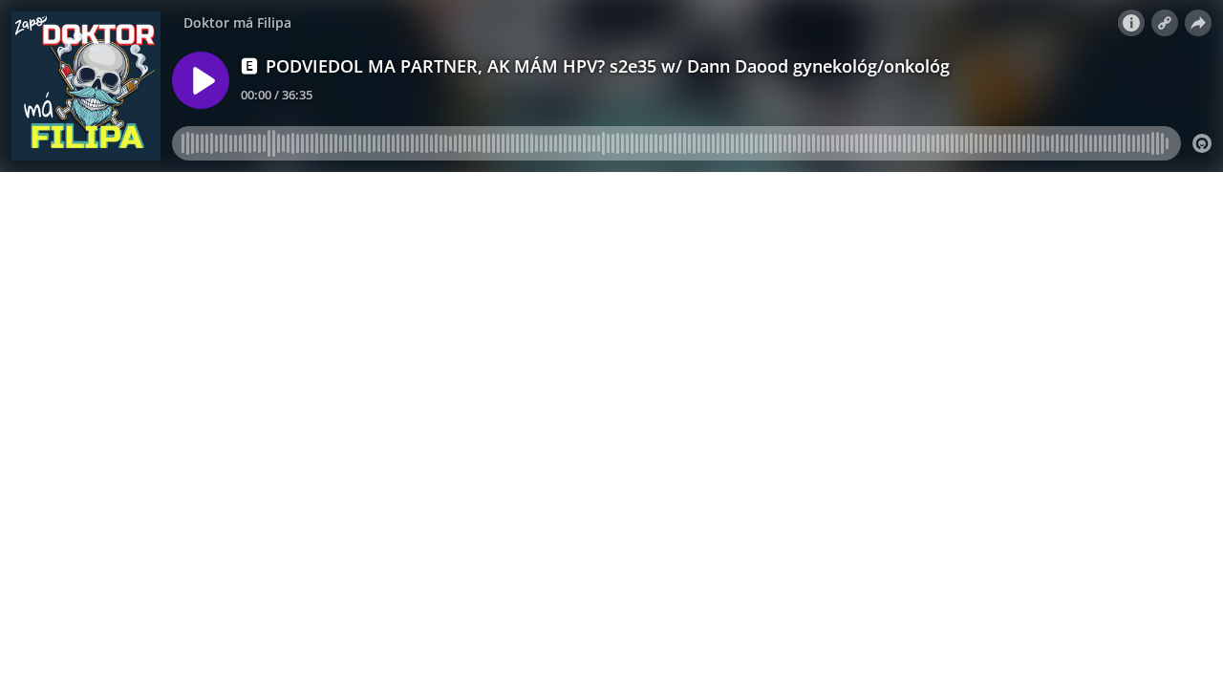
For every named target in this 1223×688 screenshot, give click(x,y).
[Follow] (1164, 23)
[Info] (1131, 23)
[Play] (200, 80)
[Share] (1198, 23)
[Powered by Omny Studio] (1202, 143)
